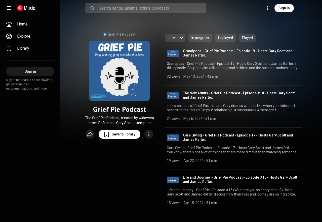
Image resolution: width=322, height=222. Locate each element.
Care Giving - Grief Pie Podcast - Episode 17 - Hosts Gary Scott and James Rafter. (238, 137)
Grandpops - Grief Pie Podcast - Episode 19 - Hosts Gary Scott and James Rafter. (238, 53)
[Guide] (9, 8)
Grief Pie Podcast (121, 34)
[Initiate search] (92, 8)
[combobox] (152, 8)
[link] (30, 24)
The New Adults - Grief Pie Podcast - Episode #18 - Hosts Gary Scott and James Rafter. (239, 95)
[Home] (26, 8)
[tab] (200, 38)
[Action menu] (148, 134)
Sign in (284, 8)
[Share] (90, 134)
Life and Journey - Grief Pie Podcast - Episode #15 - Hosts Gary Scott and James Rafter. (240, 179)
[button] (119, 134)
